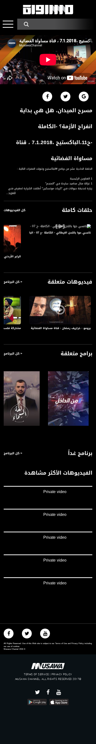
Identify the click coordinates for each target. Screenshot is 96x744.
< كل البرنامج (13, 282)
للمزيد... (11, 193)
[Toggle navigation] (8, 24)
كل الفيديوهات (14, 210)
